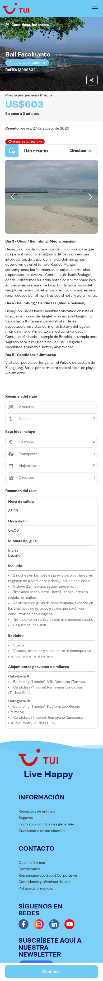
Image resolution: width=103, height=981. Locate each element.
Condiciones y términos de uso (44, 882)
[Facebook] (23, 924)
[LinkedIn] (54, 924)
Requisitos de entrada (36, 811)
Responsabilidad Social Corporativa (47, 875)
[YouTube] (69, 924)
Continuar (51, 971)
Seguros (25, 817)
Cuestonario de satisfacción (41, 831)
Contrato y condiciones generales (46, 824)
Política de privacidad (35, 888)
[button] (13, 197)
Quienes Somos (31, 862)
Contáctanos (29, 869)
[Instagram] (39, 924)
